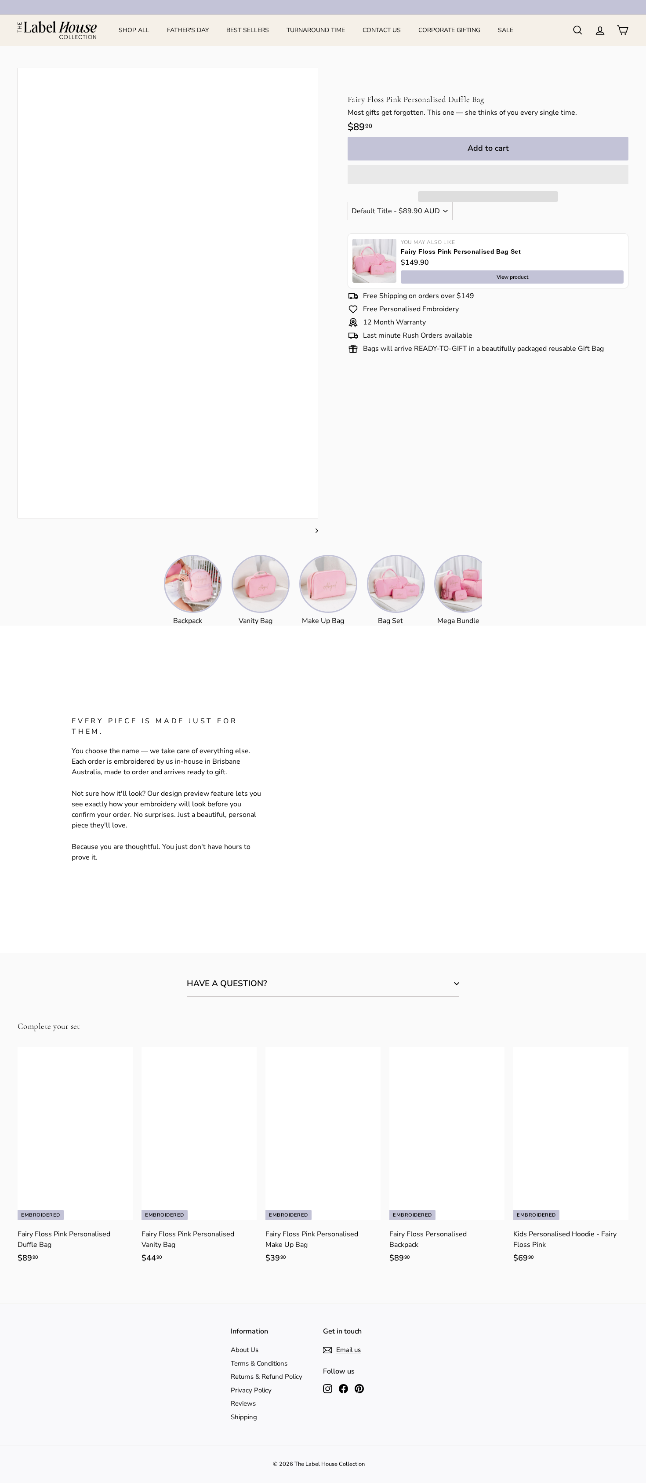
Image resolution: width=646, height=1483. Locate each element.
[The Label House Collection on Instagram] (327, 1388)
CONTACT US (382, 30)
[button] (488, 174)
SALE (505, 30)
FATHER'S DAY (188, 30)
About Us (244, 1349)
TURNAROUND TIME (316, 30)
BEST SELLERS (247, 30)
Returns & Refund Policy (266, 1376)
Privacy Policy (251, 1390)
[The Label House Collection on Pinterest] (359, 1388)
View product (512, 277)
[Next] (312, 530)
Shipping (244, 1417)
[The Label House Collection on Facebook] (343, 1388)
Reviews (243, 1403)
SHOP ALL (134, 30)
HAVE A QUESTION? (227, 983)
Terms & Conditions (259, 1363)
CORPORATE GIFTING (449, 30)
